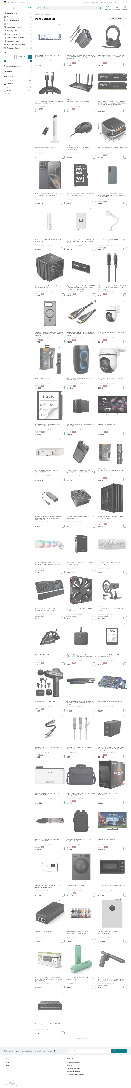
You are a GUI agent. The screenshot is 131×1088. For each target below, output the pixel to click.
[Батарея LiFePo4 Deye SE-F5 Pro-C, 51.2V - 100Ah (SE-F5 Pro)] (112, 920)
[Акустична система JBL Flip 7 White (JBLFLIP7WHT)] (112, 551)
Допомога (95, 2)
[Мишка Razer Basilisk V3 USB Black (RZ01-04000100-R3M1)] (81, 136)
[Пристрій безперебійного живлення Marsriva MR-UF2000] (81, 413)
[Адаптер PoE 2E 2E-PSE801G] (50, 920)
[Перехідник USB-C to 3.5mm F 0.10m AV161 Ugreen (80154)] (50, 736)
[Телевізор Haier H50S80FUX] (112, 828)
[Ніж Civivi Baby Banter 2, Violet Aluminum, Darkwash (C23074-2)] (50, 828)
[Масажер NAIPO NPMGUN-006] (50, 690)
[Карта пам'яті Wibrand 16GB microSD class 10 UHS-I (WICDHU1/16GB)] (81, 182)
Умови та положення (73, 1071)
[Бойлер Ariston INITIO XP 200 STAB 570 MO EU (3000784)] (50, 229)
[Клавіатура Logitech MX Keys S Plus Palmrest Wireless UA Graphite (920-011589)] (50, 598)
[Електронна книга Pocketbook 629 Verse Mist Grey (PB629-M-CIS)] (112, 644)
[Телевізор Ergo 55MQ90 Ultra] (112, 413)
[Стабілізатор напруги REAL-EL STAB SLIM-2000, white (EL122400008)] (50, 874)
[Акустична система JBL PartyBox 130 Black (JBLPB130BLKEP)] (81, 367)
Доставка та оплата (106, 2)
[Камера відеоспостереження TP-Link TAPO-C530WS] (112, 321)
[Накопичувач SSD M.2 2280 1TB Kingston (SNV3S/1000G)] (50, 44)
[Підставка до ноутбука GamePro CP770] (112, 690)
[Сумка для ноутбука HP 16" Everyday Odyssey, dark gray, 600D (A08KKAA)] (81, 782)
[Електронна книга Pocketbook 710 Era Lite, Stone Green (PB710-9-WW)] (50, 413)
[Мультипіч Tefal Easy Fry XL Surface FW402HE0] (112, 136)
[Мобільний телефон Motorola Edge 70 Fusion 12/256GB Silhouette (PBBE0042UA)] (50, 182)
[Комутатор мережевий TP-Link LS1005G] (50, 1013)
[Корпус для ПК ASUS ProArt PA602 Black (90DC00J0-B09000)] (112, 505)
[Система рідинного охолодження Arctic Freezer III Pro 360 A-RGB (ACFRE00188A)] (50, 551)
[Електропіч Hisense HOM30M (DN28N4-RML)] (112, 874)
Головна (37, 14)
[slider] (5, 61)
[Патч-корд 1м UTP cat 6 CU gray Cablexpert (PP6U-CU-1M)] (81, 736)
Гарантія (117, 2)
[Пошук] (100, 8)
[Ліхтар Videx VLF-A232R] (50, 367)
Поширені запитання (73, 1068)
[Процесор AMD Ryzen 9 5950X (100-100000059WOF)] (112, 782)
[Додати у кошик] (63, 64)
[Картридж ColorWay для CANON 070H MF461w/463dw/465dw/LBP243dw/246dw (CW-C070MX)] (50, 967)
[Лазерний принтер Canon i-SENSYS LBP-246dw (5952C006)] (50, 782)
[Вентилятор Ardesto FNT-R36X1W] (50, 136)
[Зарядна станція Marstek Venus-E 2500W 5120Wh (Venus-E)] (81, 551)
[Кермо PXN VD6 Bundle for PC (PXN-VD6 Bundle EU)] (112, 598)
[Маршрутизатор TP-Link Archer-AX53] (81, 90)
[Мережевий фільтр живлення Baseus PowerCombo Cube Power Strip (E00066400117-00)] (81, 644)
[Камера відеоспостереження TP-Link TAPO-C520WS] (112, 367)
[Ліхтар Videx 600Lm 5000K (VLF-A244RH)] (112, 459)
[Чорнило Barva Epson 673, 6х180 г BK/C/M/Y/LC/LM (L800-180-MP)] (81, 920)
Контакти (7, 1065)
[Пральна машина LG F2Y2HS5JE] (81, 874)
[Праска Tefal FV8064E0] (50, 644)
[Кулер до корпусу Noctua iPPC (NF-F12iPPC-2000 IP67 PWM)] (81, 598)
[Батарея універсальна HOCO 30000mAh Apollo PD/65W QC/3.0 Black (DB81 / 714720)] (81, 459)
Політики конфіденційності (75, 1074)
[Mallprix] (14, 8)
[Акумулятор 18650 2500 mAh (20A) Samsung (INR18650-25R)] (81, 967)
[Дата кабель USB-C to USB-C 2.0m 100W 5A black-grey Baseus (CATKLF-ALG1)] (50, 90)
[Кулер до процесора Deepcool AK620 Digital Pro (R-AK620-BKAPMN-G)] (50, 275)
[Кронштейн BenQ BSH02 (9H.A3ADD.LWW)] (112, 229)
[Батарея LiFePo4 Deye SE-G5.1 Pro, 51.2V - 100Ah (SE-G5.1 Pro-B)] (50, 459)
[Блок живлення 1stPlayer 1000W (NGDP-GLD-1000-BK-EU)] (81, 505)
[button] (62, 24)
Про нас (6, 1062)
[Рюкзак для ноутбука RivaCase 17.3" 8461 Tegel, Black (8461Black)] (81, 828)
